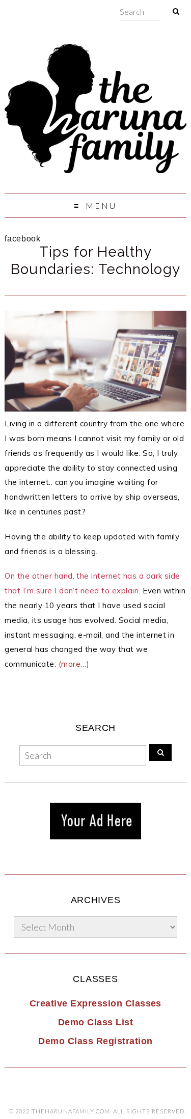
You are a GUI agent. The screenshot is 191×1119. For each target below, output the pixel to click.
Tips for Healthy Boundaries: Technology (95, 260)
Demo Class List (95, 1022)
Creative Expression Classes (95, 1003)
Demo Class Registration (95, 1041)
